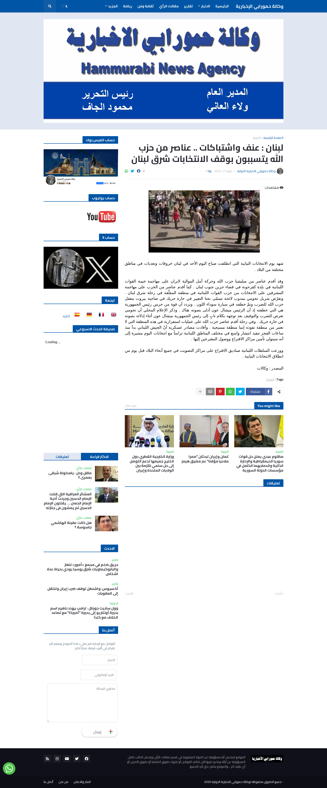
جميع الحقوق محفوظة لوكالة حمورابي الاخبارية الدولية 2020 (242, 782)
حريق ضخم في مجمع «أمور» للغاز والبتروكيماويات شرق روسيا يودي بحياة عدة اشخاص (82, 569)
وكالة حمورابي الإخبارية (259, 6)
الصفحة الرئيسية (273, 137)
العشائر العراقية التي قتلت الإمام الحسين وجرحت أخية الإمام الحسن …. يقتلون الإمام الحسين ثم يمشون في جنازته (68, 501)
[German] (88, 316)
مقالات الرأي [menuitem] (169, 6)
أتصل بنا (48, 782)
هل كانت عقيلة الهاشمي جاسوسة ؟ (71, 525)
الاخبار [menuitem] (205, 6)
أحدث (278, 593)
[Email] (210, 391)
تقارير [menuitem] (188, 6)
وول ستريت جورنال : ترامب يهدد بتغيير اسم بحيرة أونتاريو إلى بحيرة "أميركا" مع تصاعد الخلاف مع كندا (84, 613)
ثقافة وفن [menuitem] (145, 6)
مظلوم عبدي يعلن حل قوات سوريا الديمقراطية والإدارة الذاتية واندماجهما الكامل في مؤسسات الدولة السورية (259, 463)
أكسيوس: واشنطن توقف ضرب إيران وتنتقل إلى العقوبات (82, 591)
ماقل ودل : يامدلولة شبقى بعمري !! (70, 475)
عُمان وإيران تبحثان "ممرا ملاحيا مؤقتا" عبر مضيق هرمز (205, 459)
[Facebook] (138, 171)
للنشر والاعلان (82, 782)
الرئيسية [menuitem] (222, 6)
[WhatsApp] (126, 171)
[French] (100, 316)
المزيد (66, 316)
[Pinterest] (220, 391)
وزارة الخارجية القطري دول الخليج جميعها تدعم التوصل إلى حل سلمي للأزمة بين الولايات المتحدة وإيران (152, 463)
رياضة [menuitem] (127, 6)
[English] (112, 316)
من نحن (63, 782)
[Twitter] (132, 171)
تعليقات (62, 456)
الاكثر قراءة (99, 456)
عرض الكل (131, 405)
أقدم (130, 593)
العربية (257, 137)
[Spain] (75, 316)
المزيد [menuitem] (113, 6)
